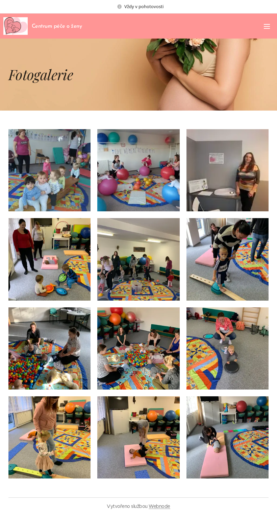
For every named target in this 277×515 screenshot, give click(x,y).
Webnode (159, 506)
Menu (267, 26)
